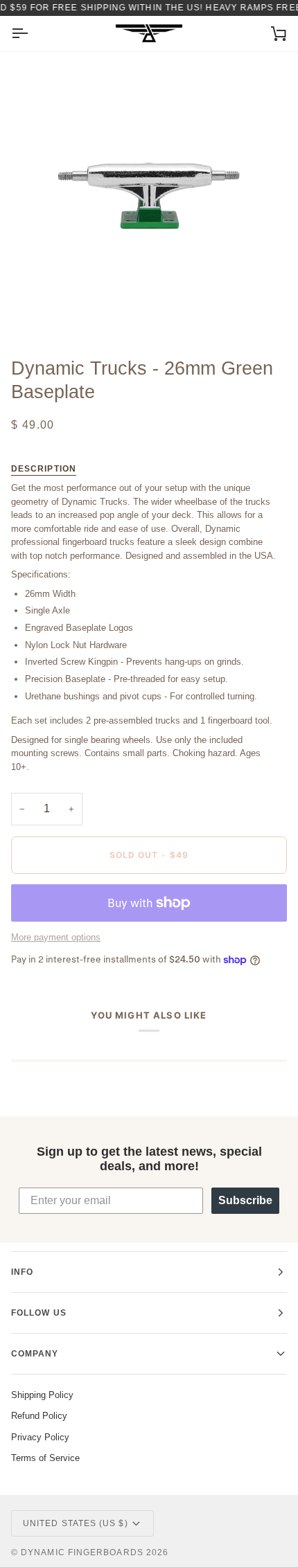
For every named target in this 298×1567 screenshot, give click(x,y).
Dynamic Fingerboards (82, 1552)
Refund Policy (39, 1416)
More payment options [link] (55, 937)
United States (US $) (75, 1523)
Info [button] (22, 1272)
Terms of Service (45, 1458)
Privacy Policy (40, 1437)
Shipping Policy (42, 1395)
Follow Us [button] (39, 1313)
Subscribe (245, 1200)
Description (43, 469)
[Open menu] (32, 33)
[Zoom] (37, 310)
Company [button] (35, 1354)
